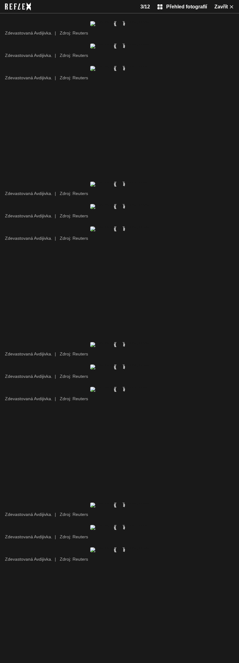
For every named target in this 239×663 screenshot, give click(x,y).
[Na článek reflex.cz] (18, 6)
